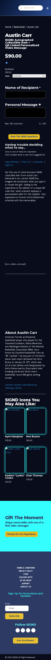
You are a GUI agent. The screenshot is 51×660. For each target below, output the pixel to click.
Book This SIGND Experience (24, 136)
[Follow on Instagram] (28, 630)
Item (7, 76)
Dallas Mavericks (30, 385)
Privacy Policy (25, 571)
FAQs (25, 574)
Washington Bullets (13, 388)
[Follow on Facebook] (18, 630)
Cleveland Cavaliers (13, 385)
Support (25, 583)
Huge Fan (9, 165)
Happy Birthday (11, 162)
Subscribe (14, 616)
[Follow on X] (23, 630)
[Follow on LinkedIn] (33, 630)
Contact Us (25, 586)
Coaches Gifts (25, 577)
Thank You (26, 162)
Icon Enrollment (25, 640)
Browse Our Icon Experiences (21, 534)
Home (8, 27)
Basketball (19, 27)
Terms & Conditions (25, 568)
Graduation (38, 162)
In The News (25, 580)
